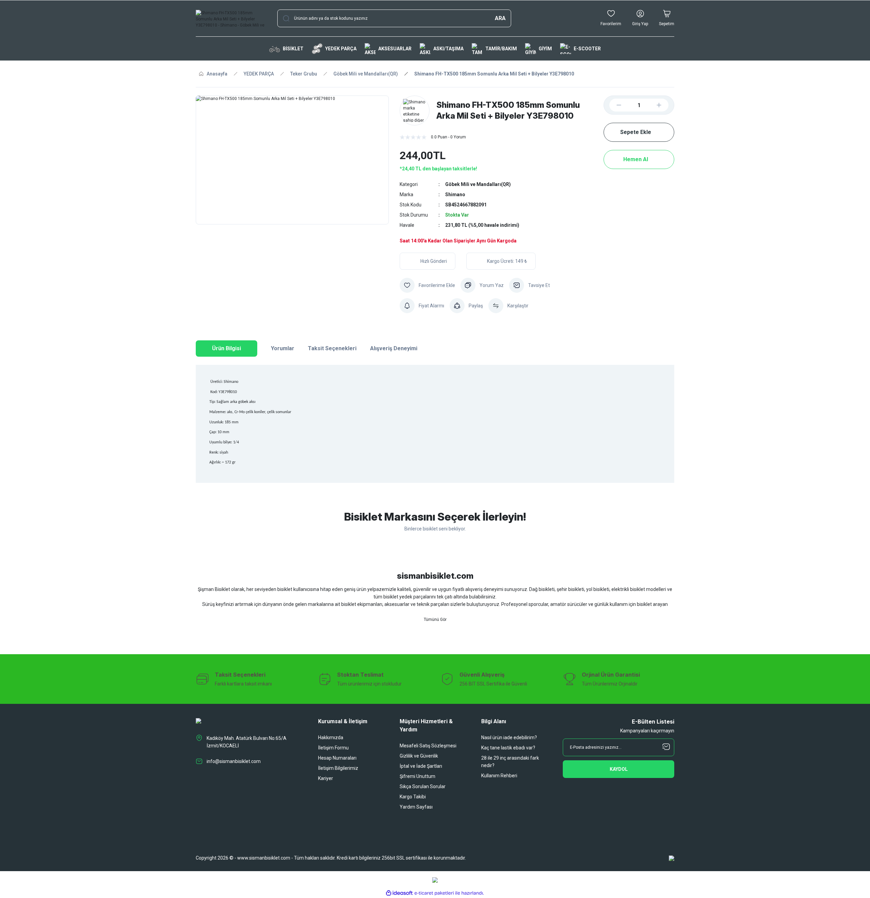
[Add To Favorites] (427, 285)
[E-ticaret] (434, 893)
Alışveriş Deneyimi (393, 348)
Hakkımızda (330, 737)
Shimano (455, 194)
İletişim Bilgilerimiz (338, 768)
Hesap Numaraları (337, 758)
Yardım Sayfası (416, 807)
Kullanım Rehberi (499, 775)
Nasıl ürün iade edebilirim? (509, 737)
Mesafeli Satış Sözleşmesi (428, 745)
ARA (500, 18)
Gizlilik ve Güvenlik (419, 756)
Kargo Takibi (413, 796)
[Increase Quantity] (664, 105)
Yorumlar (282, 348)
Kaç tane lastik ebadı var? (508, 747)
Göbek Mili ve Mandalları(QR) (478, 184)
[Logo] (231, 18)
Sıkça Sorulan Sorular (423, 786)
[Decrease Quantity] (613, 105)
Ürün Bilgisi (226, 348)
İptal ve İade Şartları (421, 766)
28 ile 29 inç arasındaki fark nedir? (510, 761)
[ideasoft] (399, 893)
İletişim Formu (333, 747)
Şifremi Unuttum (417, 776)
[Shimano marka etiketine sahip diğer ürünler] (415, 110)
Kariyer (325, 778)
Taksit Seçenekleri (332, 348)
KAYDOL (619, 769)
